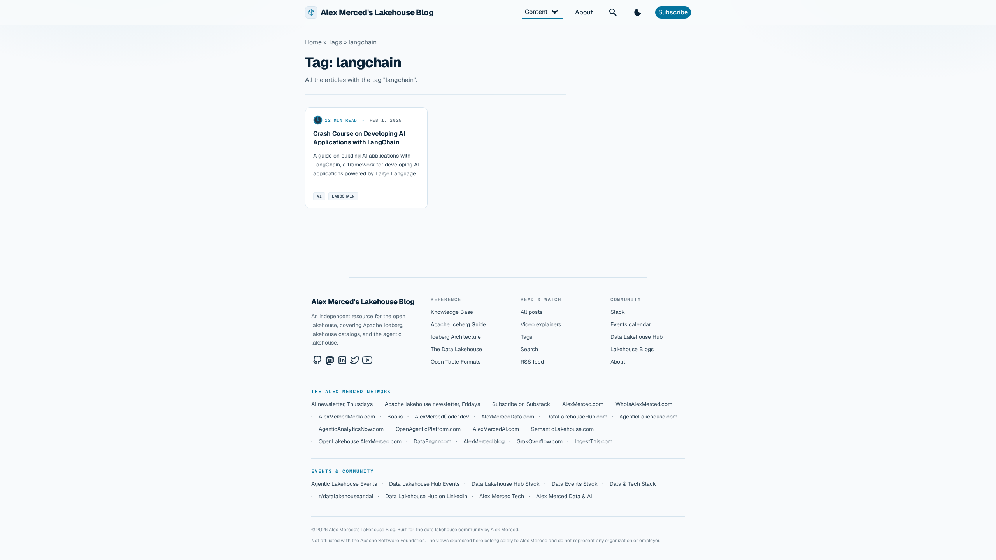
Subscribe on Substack (521, 404)
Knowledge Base (452, 311)
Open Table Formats (455, 361)
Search (529, 349)
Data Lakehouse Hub (636, 336)
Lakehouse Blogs (632, 349)
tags (335, 42)
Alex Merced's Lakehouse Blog (362, 301)
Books (395, 416)
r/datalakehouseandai (346, 496)
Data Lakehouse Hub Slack (506, 483)
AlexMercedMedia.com (347, 416)
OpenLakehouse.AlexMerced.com (360, 441)
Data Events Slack (575, 483)
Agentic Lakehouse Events (344, 483)
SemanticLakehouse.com (562, 428)
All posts (531, 311)
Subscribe (673, 12)
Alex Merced (504, 530)
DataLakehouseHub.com (576, 416)
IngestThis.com (593, 441)
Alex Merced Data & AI (564, 496)
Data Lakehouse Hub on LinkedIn (426, 496)
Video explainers (541, 324)
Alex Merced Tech (501, 496)
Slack (617, 311)
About (584, 12)
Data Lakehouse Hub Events (424, 483)
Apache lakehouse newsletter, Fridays (432, 404)
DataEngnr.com (432, 441)
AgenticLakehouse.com (648, 416)
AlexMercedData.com (507, 416)
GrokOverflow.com (540, 441)
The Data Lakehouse (456, 349)
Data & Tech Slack (633, 483)
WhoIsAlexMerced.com (643, 404)
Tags (526, 336)
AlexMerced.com (582, 404)
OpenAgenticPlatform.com (428, 428)
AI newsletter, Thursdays (342, 404)
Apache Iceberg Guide (458, 324)
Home (313, 42)
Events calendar (630, 324)
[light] (638, 12)
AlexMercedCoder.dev (442, 416)
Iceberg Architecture (456, 336)
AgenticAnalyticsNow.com (351, 428)
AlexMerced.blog (484, 441)
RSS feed (532, 361)
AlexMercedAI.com (496, 428)
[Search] (613, 12)
